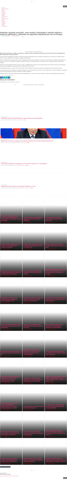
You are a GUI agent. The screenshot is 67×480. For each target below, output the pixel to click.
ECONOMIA (4, 13)
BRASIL (3, 19)
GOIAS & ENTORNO (5, 8)
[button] (1, 77)
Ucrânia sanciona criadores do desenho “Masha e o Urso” (20, 174)
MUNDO (3, 14)
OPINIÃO (3, 15)
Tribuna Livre (3, 75)
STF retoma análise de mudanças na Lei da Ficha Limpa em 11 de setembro (26, 151)
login (8, 81)
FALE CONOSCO (5, 16)
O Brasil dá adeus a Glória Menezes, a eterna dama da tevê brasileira (23, 106)
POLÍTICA (3, 11)
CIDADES (3, 7)
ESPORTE (3, 12)
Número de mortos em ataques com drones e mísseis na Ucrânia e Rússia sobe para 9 (29, 128)
